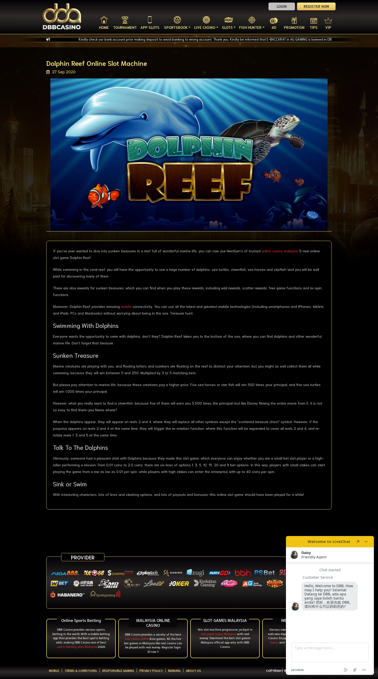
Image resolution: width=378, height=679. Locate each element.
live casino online (137, 638)
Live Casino (204, 27)
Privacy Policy (151, 670)
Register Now (316, 6)
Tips (314, 27)
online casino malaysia (280, 250)
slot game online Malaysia (218, 634)
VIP (328, 27)
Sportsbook (176, 27)
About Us (193, 670)
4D (274, 27)
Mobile (54, 670)
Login (282, 6)
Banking (174, 670)
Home (104, 27)
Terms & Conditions (81, 670)
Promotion (294, 27)
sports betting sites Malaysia (77, 646)
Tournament (125, 27)
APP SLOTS (149, 27)
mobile (126, 306)
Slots (227, 27)
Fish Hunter (250, 27)
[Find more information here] (330, 605)
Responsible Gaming (118, 670)
